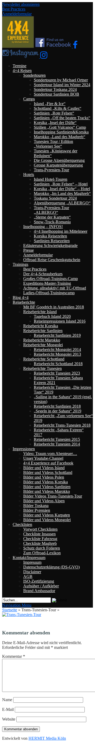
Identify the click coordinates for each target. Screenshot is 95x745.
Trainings (20, 264)
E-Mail (8, 709)
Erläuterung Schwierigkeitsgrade (50, 245)
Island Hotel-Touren (50, 179)
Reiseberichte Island (40, 311)
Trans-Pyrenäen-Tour (51, 170)
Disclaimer (32, 572)
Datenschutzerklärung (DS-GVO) (51, 567)
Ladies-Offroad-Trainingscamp (49, 293)
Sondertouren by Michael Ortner (61, 80)
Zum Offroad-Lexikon (42, 553)
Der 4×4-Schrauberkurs (43, 274)
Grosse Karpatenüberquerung (58, 165)
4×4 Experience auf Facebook (48, 463)
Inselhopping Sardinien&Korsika (61, 132)
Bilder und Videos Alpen (44, 501)
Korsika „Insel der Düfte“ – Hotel (62, 189)
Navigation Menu (16, 605)
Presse (28, 250)
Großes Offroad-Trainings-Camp (50, 278)
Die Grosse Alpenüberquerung (59, 160)
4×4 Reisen (22, 70)
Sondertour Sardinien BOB (56, 94)
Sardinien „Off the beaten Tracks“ (62, 118)
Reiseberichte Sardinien (43, 330)
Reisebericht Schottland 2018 (58, 363)
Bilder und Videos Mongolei (47, 520)
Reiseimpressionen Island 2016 (60, 321)
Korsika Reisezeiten (50, 236)
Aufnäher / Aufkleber (41, 586)
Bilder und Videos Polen (43, 477)
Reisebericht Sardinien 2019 (57, 335)
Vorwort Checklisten (40, 529)
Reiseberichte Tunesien (42, 368)
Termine (19, 66)
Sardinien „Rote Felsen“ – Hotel (61, 184)
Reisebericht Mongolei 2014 (57, 349)
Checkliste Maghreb (40, 543)
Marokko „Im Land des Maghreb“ (62, 193)
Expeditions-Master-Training (47, 283)
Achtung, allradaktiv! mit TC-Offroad (54, 288)
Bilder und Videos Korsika (45, 482)
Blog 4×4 (20, 297)
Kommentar (13, 656)
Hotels (28, 174)
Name (7, 699)
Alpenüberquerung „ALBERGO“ (62, 203)
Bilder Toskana (36, 505)
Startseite (9, 610)
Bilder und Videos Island (44, 467)
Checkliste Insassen (39, 534)
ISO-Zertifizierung (38, 581)
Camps (29, 99)
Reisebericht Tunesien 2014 (57, 444)
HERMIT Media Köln (47, 738)
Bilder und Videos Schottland (47, 472)
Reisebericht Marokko (41, 340)
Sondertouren (34, 75)
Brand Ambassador (39, 590)
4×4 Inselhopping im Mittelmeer (60, 231)
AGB (27, 576)
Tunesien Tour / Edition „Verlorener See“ (53, 143)
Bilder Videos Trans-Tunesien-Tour (52, 496)
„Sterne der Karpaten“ (52, 217)
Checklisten (22, 524)
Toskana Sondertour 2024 (55, 198)
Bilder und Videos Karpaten (46, 515)
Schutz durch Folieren (41, 548)
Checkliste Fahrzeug (40, 538)
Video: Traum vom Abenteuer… (50, 453)
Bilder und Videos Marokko (46, 491)
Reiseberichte (24, 302)
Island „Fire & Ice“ (49, 103)
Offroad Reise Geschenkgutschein (51, 259)
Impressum (32, 562)
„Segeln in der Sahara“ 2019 (57, 411)
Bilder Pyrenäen (36, 510)
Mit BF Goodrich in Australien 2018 (53, 307)
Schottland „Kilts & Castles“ (57, 108)
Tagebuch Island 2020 (52, 316)
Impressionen (24, 449)
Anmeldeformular (17, 14)
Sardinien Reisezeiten (52, 241)
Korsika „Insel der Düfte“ (55, 122)
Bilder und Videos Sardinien (46, 486)
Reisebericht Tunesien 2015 (57, 439)
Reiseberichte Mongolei (43, 345)
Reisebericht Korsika (40, 326)
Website (8, 719)
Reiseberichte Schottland (43, 359)
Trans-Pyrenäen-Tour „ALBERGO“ (51, 210)
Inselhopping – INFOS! (43, 226)
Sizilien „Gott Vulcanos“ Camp (60, 127)
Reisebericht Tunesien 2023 (57, 373)
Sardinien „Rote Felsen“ (54, 113)
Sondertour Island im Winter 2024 (62, 84)
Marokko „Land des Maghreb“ (59, 136)
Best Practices (13, 9)
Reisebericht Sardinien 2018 (57, 406)
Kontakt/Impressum (29, 557)
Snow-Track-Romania (52, 222)
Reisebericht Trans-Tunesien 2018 (62, 425)
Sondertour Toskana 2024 (55, 89)
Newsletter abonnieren (21, 4)
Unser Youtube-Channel (43, 458)
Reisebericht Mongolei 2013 (57, 354)
